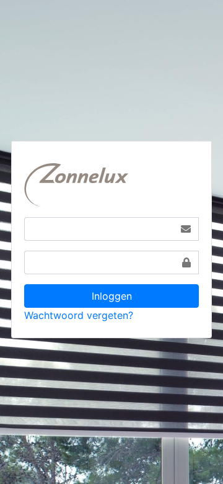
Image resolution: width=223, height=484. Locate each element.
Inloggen (112, 296)
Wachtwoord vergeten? (78, 315)
